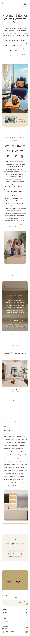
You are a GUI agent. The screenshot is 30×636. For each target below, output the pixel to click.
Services (5, 612)
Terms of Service (5, 628)
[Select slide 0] (10, 332)
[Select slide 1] (13, 332)
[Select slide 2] (16, 332)
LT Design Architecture (7, 632)
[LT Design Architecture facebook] (26, 632)
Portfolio (5, 615)
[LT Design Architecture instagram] (26, 623)
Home (4, 609)
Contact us (6, 621)
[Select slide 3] (19, 332)
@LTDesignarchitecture (15, 543)
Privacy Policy (5, 626)
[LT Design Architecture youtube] (26, 627)
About (4, 618)
